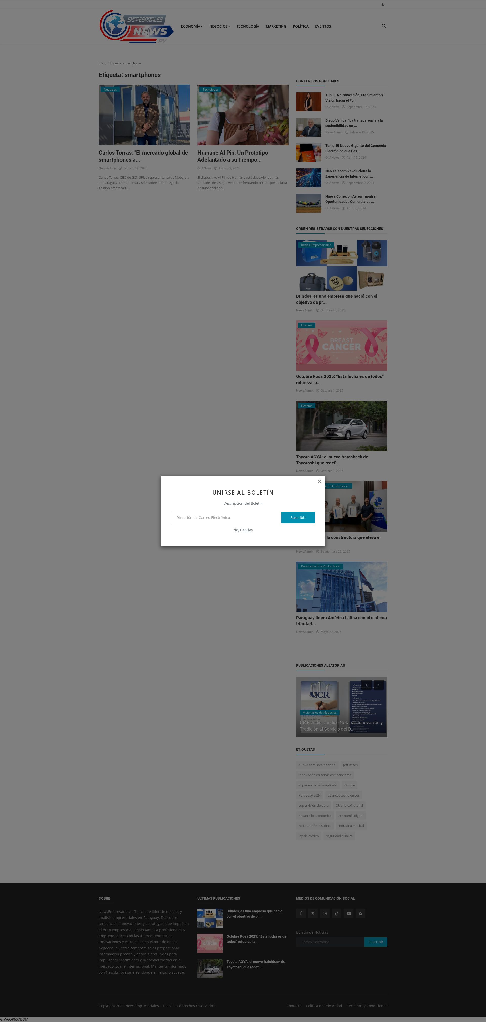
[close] (319, 481)
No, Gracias (243, 529)
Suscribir (298, 517)
